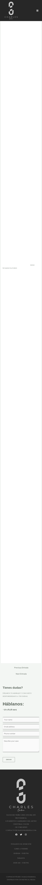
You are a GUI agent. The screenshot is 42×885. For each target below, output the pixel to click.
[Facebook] (16, 835)
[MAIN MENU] (37, 10)
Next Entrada (21, 674)
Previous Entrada (21, 668)
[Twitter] (21, 835)
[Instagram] (26, 835)
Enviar (9, 760)
